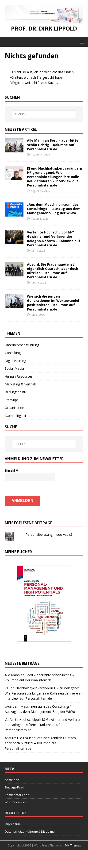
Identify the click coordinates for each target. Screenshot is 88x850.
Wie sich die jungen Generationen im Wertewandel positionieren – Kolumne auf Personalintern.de (53, 302)
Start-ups (12, 400)
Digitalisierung (15, 360)
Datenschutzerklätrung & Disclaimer (30, 831)
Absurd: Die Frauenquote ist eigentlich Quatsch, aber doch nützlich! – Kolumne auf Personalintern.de (52, 270)
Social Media (14, 368)
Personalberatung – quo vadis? (49, 534)
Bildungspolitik (16, 392)
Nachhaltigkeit (15, 415)
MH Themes (73, 845)
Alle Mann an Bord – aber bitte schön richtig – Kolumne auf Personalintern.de (52, 144)
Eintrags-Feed (14, 787)
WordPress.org (15, 802)
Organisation (14, 407)
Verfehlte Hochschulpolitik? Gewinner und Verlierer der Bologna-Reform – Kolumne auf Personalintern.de (53, 238)
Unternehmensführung (22, 345)
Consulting (13, 352)
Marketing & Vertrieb (20, 384)
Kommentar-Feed (17, 795)
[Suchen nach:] (44, 114)
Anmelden (12, 780)
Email (11, 470)
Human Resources (19, 376)
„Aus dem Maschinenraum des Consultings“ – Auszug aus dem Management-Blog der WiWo (53, 208)
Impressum (13, 824)
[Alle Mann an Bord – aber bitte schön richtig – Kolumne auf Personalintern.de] (14, 149)
